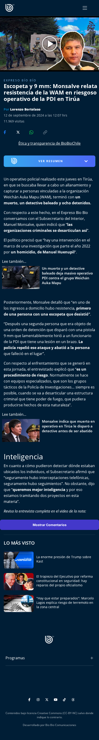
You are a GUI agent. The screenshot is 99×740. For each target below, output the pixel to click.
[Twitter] (47, 699)
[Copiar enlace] (40, 131)
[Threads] (73, 699)
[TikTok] (65, 699)
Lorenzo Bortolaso (25, 109)
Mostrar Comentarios (50, 525)
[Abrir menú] (85, 8)
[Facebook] (30, 699)
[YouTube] (56, 699)
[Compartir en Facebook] (5, 131)
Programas (15, 657)
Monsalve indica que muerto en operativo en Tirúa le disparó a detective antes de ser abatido (68, 426)
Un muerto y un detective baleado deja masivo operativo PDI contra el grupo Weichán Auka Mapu (67, 275)
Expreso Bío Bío (20, 80)
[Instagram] (38, 699)
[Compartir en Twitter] (13, 131)
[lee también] (22, 277)
